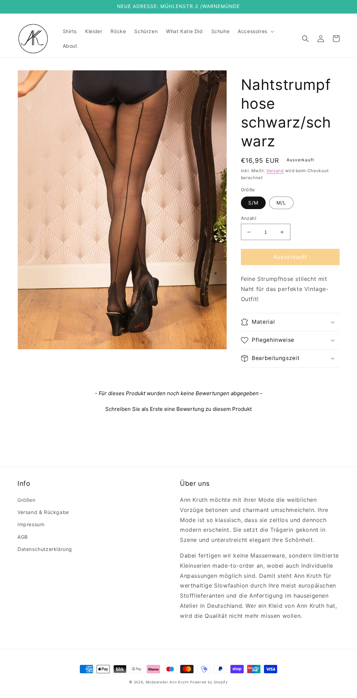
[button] (255, 31)
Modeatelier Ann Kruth (168, 682)
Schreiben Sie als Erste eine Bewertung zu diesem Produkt (178, 409)
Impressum (30, 524)
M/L (281, 203)
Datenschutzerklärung (44, 549)
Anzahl (248, 218)
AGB (22, 537)
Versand (275, 170)
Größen (26, 500)
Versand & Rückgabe (43, 512)
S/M (253, 203)
